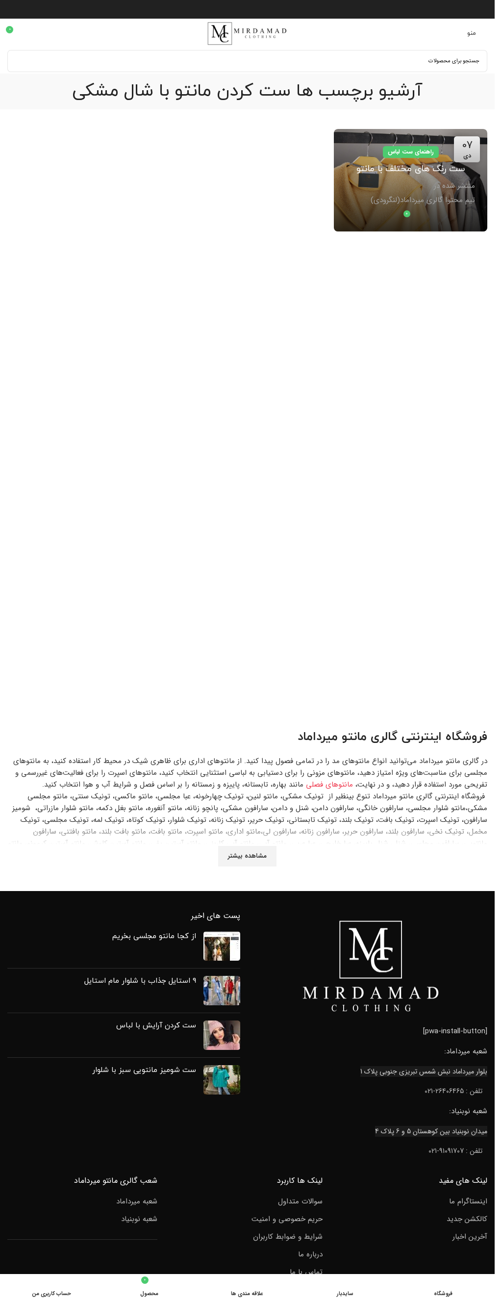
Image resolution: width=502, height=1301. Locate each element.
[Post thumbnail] (221, 946)
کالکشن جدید (467, 1219)
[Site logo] (247, 33)
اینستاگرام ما (468, 1202)
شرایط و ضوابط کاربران (288, 1237)
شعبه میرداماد (136, 1202)
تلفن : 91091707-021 (455, 1151)
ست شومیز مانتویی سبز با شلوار (144, 1070)
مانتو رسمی (33, 867)
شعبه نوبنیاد (139, 1219)
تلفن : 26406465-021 (453, 1091)
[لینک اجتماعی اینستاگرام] (247, 9)
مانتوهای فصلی (329, 785)
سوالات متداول (300, 1202)
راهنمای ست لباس (411, 151)
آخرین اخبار (469, 1237)
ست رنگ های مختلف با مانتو (410, 169)
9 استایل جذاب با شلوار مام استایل (140, 981)
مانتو (354, 737)
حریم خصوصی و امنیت (287, 1219)
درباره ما (310, 1255)
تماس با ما (306, 1272)
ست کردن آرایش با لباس (156, 1025)
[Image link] (371, 965)
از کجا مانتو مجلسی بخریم (154, 936)
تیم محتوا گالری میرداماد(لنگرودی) (423, 200)
